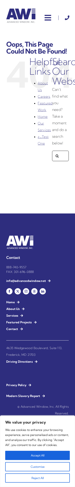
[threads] (34, 291)
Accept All (37, 455)
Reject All (37, 478)
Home (43, 116)
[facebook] (9, 291)
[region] (37, 451)
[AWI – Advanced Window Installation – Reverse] (19, 237)
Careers (44, 96)
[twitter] (18, 291)
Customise (38, 467)
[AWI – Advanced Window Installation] (20, 10)
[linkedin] (43, 291)
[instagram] (26, 291)
